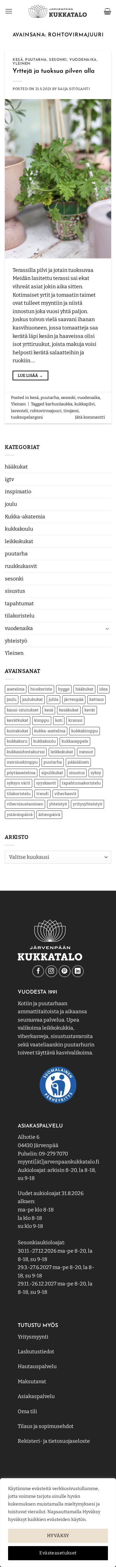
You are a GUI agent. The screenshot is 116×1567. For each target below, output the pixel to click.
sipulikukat (52, 772)
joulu (11, 504)
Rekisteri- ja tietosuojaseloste (54, 1441)
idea (103, 689)
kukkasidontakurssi (26, 751)
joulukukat (32, 699)
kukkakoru (17, 741)
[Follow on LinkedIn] (78, 971)
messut (86, 751)
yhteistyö (16, 641)
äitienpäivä (49, 814)
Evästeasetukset (57, 1553)
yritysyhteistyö (87, 804)
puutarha (16, 554)
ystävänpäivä (20, 814)
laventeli (19, 410)
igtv (9, 479)
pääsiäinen (78, 762)
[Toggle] (107, 628)
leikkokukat (19, 541)
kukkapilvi (84, 404)
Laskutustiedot (36, 1352)
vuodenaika (19, 628)
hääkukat (16, 467)
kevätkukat (17, 720)
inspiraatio (18, 491)
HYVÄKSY (58, 1535)
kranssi (75, 720)
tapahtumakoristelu (81, 783)
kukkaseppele (75, 741)
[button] (9, 11)
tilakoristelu (19, 616)
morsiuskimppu (22, 762)
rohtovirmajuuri (46, 410)
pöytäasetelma (21, 772)
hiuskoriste (41, 689)
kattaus (96, 699)
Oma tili (27, 1411)
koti (59, 720)
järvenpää (73, 699)
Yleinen (14, 653)
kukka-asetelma (49, 730)
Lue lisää (30, 375)
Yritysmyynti (33, 1337)
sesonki (14, 579)
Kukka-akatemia (25, 517)
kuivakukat (17, 730)
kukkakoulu (19, 529)
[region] (58, 1522)
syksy (96, 772)
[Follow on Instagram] (51, 971)
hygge (64, 689)
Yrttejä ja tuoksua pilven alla (53, 71)
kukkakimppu (84, 730)
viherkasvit (65, 793)
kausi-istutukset (23, 710)
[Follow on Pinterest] (65, 971)
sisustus (15, 591)
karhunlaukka (58, 404)
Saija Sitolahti (74, 89)
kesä (48, 710)
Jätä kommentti (90, 417)
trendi (42, 793)
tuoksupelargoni (27, 417)
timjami (71, 410)
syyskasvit (46, 783)
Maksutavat (32, 1381)
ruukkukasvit (21, 566)
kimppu (41, 720)
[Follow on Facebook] (38, 971)
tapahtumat (19, 603)
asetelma (15, 689)
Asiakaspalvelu (36, 1396)
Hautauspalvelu (37, 1366)
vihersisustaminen (25, 804)
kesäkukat (69, 710)
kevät (89, 710)
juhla (53, 699)
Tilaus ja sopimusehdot (45, 1426)
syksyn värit (18, 783)
